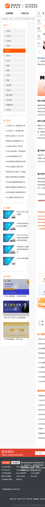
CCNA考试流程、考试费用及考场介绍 (17, 151)
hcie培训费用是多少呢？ (14, 156)
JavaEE (9, 100)
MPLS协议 (40, 58)
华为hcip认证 (6, 470)
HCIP (16, 19)
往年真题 (38, 31)
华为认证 (34, 470)
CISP (8, 75)
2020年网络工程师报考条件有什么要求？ (17, 192)
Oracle (8, 90)
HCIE (8, 46)
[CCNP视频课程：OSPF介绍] (16, 330)
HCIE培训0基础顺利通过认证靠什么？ (17, 182)
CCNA (8, 41)
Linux (8, 60)
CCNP (8, 36)
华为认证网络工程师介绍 (14, 166)
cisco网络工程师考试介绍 (15, 197)
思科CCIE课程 (6, 476)
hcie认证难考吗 (21, 473)
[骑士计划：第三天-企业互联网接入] (16, 308)
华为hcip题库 (35, 467)
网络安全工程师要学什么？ (15, 141)
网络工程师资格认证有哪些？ (16, 177)
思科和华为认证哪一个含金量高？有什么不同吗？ (17, 172)
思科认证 (19, 479)
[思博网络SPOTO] (21, 5)
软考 (7, 70)
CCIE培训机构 (6, 473)
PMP (8, 65)
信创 (7, 80)
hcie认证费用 (35, 473)
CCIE (8, 31)
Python (8, 110)
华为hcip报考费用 (22, 467)
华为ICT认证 (21, 499)
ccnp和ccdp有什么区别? (14, 146)
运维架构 (36, 499)
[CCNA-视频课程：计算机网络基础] (16, 287)
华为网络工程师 (7, 479)
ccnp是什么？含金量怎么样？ (16, 125)
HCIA (8, 55)
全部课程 (9, 13)
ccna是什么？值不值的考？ (15, 131)
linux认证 (34, 476)
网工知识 (9, 95)
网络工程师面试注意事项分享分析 (17, 187)
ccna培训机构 (6, 467)
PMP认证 (29, 499)
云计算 (8, 85)
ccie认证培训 (20, 470)
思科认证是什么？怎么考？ (15, 136)
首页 (11, 19)
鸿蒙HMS (9, 105)
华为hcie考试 (20, 476)
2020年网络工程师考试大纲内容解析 (17, 161)
